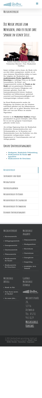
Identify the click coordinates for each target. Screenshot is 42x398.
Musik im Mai (10, 287)
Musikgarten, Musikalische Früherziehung (22, 153)
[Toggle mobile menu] (37, 3)
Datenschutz (22, 342)
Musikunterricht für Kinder (17, 154)
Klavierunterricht (11, 236)
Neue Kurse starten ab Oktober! (11, 293)
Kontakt (14, 342)
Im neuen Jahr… (10, 298)
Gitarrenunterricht (11, 250)
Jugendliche (12, 157)
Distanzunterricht (30, 240)
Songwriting (28, 262)
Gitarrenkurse (28, 253)
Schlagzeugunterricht (11, 241)
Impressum (30, 342)
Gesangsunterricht (11, 245)
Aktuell (30, 340)
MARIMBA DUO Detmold (30, 267)
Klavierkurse (28, 249)
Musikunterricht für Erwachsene (10, 266)
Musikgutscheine (30, 244)
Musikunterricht (9, 169)
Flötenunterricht (10, 254)
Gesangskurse (28, 258)
